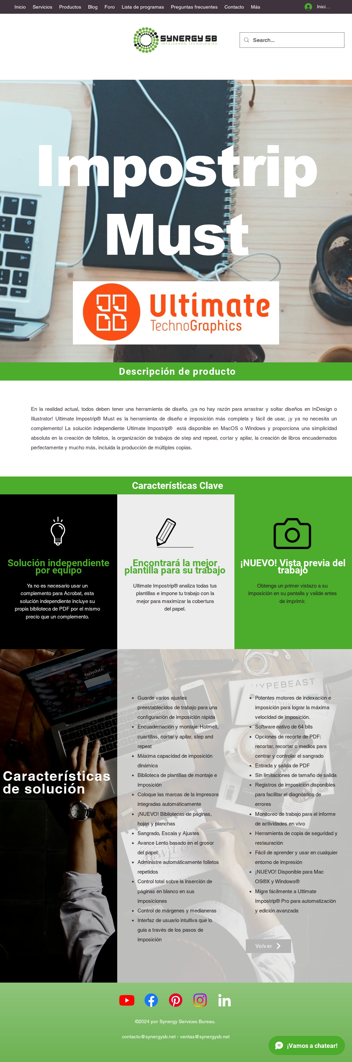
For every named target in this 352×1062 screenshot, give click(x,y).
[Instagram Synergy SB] (200, 1000)
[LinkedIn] (224, 1000)
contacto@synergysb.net (149, 1036)
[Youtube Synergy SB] (127, 1000)
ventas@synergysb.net (205, 1036)
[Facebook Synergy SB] (151, 1000)
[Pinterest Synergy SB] (176, 1000)
